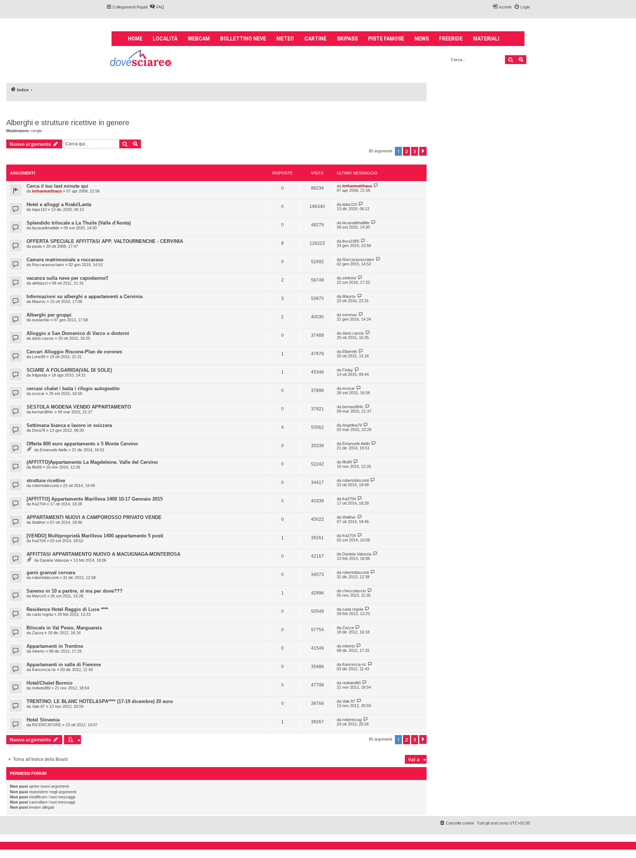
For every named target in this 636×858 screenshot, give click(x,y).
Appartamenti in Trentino (54, 646)
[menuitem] (156, 7)
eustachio (40, 320)
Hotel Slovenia (43, 720)
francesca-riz (44, 669)
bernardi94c (42, 412)
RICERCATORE (46, 725)
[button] (423, 151)
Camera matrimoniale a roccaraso (64, 259)
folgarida (39, 375)
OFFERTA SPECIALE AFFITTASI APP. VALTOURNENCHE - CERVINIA (104, 241)
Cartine (315, 39)
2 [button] (406, 151)
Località (165, 39)
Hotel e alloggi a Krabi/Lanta (58, 204)
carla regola (42, 614)
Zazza (37, 633)
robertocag (352, 719)
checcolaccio (354, 591)
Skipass (347, 39)
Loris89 (38, 356)
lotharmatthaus (47, 191)
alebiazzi (39, 283)
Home (135, 39)
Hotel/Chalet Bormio (49, 683)
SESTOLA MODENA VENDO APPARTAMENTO (78, 407)
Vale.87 (38, 706)
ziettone (349, 278)
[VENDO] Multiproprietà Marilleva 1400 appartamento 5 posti (94, 536)
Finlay (347, 370)
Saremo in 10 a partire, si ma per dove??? (74, 591)
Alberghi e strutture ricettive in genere (67, 123)
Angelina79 (352, 425)
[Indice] (141, 59)
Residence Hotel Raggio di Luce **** (67, 609)
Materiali (486, 39)
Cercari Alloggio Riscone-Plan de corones (74, 351)
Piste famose (386, 39)
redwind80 (41, 688)
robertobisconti (45, 485)
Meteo (285, 39)
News (421, 39)
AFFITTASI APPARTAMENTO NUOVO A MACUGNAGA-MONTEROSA (103, 554)
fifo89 (37, 467)
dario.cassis (43, 338)
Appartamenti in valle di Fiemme (63, 664)
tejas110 (39, 209)
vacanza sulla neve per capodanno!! (67, 278)
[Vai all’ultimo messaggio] (376, 185)
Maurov (39, 301)
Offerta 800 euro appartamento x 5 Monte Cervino (82, 443)
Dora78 (38, 430)
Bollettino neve (243, 39)
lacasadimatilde (45, 228)
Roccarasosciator (48, 264)
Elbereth (349, 351)
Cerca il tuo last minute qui (57, 186)
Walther (39, 522)
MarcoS (39, 596)
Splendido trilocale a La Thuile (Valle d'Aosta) (78, 223)
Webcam (199, 39)
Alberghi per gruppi (48, 315)
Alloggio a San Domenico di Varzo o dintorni (77, 333)
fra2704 (39, 504)
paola (37, 246)
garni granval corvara (50, 572)
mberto (38, 651)
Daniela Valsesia (54, 560)
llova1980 (350, 241)
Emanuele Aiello (53, 450)
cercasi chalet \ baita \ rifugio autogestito (73, 388)
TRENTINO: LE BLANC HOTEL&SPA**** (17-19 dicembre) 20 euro (99, 701)
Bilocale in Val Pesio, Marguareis (64, 628)
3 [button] (414, 151)
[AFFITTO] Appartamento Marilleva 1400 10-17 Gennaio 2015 (94, 499)
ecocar (38, 393)
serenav (349, 315)
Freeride (451, 39)
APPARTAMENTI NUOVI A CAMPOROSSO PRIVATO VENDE (94, 517)
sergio (36, 130)
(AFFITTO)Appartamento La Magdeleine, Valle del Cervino (92, 462)
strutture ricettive (45, 480)
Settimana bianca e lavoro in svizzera (69, 425)
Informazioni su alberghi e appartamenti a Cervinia (84, 296)
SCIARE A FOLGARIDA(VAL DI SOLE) (69, 370)
